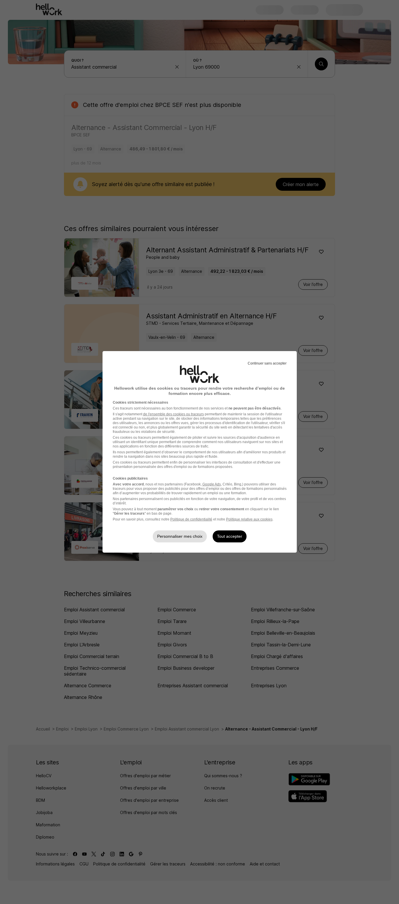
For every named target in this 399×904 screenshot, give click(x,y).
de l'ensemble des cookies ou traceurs (173, 414)
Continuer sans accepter (267, 363)
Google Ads (211, 484)
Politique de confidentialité (191, 519)
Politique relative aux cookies (249, 519)
